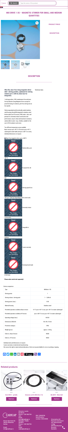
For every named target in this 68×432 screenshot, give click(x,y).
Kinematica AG (55, 419)
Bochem (53, 427)
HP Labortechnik (56, 422)
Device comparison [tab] (8, 286)
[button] (37, 23)
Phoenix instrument (57, 421)
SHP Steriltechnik (56, 426)
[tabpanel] (34, 317)
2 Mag (53, 424)
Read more (11, 399)
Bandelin (54, 429)
